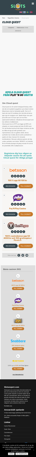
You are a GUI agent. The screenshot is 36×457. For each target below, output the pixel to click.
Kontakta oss (8, 406)
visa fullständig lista (18, 374)
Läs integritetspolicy (21, 453)
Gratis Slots (7, 429)
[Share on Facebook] (18, 255)
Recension (10, 186)
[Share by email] (27, 255)
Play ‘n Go (16, 95)
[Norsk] (31, 12)
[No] (34, 450)
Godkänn (11, 453)
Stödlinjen (6, 417)
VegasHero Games (13, 18)
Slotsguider (7, 439)
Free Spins (7, 435)
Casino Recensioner (9, 426)
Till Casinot (26, 186)
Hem (3, 18)
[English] (20, 12)
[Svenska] (27, 12)
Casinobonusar (8, 432)
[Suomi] (24, 12)
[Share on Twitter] (23, 255)
